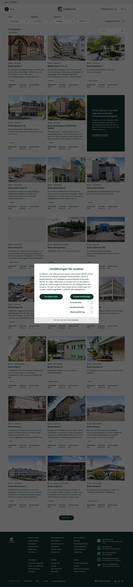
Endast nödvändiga (82, 296)
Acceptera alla (51, 296)
